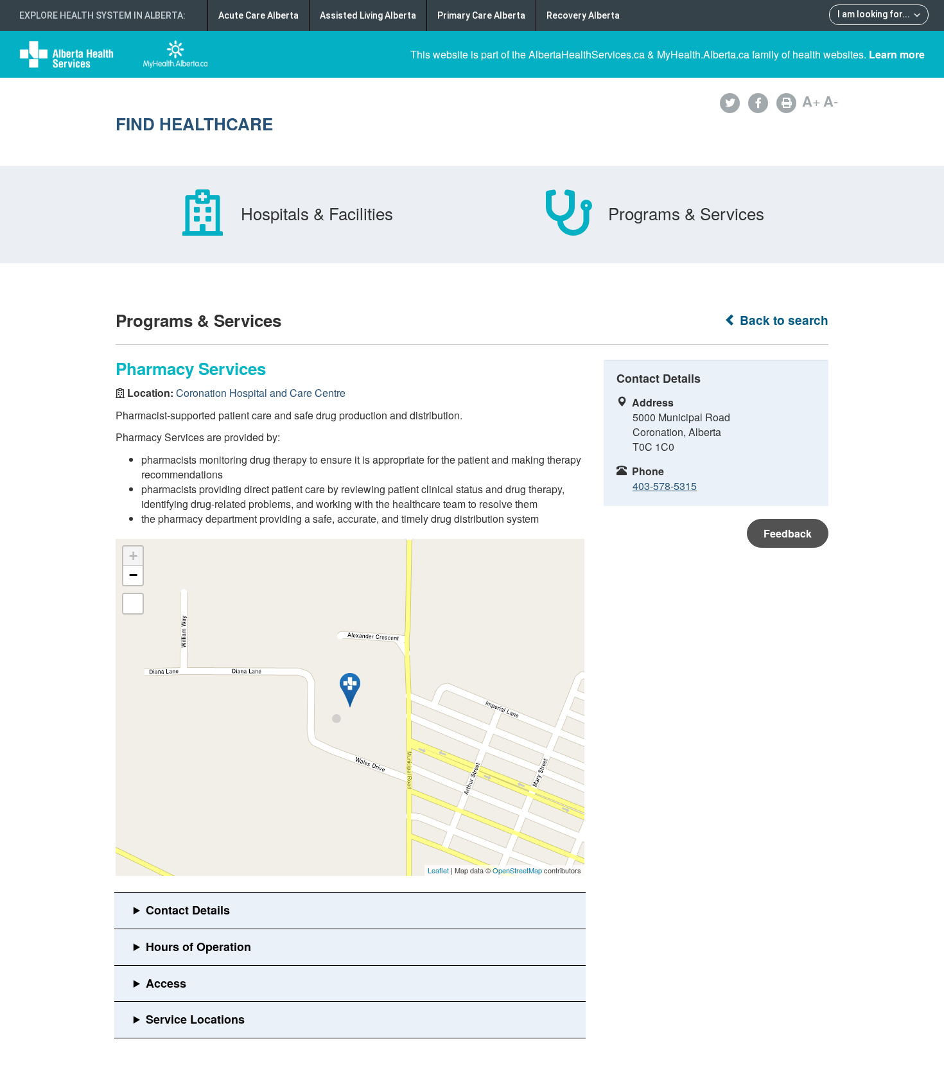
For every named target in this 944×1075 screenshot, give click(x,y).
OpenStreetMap (517, 870)
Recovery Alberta (583, 15)
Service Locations (195, 1019)
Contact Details (188, 910)
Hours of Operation (198, 946)
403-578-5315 (665, 485)
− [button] (133, 575)
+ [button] (133, 556)
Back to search (782, 320)
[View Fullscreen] (133, 603)
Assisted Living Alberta (368, 15)
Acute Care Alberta (258, 15)
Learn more (897, 54)
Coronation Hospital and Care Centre (260, 392)
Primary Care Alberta (481, 15)
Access (166, 983)
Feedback (788, 533)
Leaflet (438, 870)
